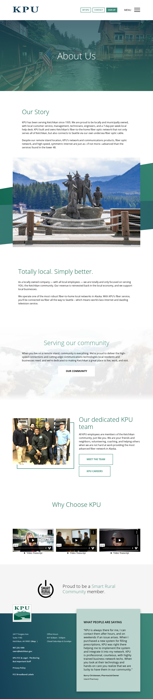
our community (76, 371)
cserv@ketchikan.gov (22, 651)
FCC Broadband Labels (23, 674)
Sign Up (111, 10)
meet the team (96, 459)
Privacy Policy (19, 667)
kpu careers (95, 471)
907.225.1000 (18, 647)
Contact (98, 10)
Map (34, 641)
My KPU (85, 10)
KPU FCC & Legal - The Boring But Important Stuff (26, 659)
